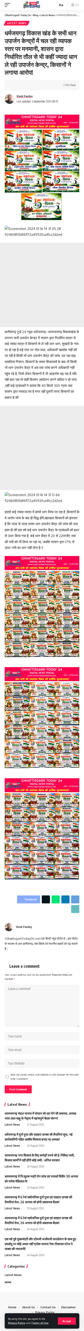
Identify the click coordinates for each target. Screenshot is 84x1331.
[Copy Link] (75, 909)
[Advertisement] (42, 285)
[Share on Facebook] (15, 85)
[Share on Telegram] (44, 85)
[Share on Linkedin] (37, 85)
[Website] (77, 927)
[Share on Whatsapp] (29, 85)
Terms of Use (40, 1322)
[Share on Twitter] (22, 85)
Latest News (16, 23)
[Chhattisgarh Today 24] (32, 4)
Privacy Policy (16, 1322)
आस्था (8, 1282)
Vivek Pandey (25, 96)
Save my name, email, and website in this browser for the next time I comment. (44, 1076)
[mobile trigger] (9, 4)
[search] (53, 5)
